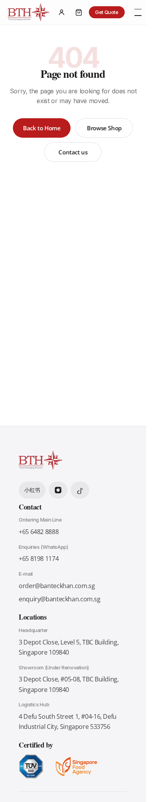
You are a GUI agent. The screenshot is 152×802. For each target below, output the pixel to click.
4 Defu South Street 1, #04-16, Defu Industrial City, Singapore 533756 (68, 721)
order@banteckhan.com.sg (57, 585)
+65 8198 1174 (38, 558)
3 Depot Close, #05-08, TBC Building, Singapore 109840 (69, 684)
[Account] (62, 12)
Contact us (72, 152)
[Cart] (79, 12)
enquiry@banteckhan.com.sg (60, 599)
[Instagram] (58, 490)
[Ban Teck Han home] (29, 12)
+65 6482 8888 (38, 531)
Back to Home (42, 128)
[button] (138, 12)
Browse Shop (104, 128)
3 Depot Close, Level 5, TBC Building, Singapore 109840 (68, 647)
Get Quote (106, 12)
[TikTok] (80, 490)
